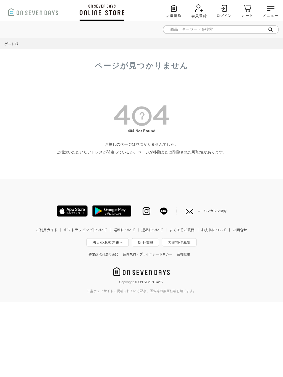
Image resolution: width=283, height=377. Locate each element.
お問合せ (240, 229)
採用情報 (145, 242)
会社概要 (183, 254)
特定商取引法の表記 (103, 254)
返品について (155, 229)
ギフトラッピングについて (88, 229)
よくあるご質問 (184, 229)
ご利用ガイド (49, 229)
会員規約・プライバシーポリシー (147, 254)
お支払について (216, 229)
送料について (127, 229)
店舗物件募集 (179, 242)
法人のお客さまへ (107, 242)
